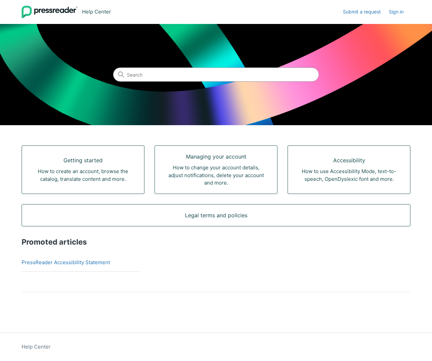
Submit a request (362, 12)
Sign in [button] (396, 12)
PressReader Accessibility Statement (66, 262)
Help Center (36, 346)
